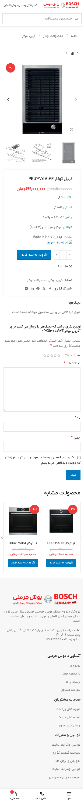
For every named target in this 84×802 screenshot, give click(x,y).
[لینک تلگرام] (26, 288)
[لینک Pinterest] (38, 288)
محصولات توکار (52, 36)
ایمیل (75, 437)
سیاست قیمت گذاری (66, 753)
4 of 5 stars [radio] (48, 355)
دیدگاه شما (72, 363)
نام (77, 417)
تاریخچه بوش (70, 673)
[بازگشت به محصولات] (72, 53)
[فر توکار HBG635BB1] (61, 521)
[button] (75, 99)
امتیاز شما (72, 355)
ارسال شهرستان (69, 725)
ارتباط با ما (73, 682)
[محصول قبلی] (77, 53)
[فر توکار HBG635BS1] (23, 521)
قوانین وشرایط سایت (66, 745)
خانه (73, 36)
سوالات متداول (70, 690)
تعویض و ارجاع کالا (68, 761)
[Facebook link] (50, 288)
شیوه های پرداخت (68, 709)
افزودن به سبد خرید (34, 255)
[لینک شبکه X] (44, 288)
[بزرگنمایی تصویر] (71, 129)
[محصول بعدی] (66, 53)
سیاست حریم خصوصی (64, 777)
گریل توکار (29, 36)
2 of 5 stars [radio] (55, 355)
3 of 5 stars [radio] (51, 355)
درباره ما (75, 665)
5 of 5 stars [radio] (44, 355)
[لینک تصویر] (45, 599)
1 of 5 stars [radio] (58, 355)
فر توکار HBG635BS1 (23, 543)
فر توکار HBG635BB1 (61, 543)
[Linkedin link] (32, 288)
